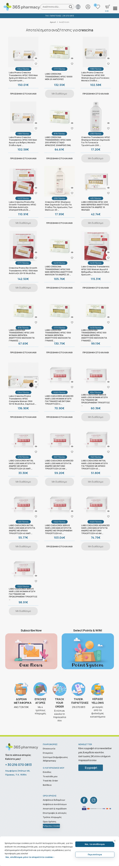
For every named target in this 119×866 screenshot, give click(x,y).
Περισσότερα (95, 854)
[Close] (115, 841)
